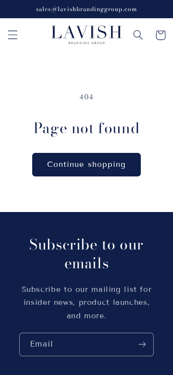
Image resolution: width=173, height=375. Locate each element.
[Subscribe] (142, 344)
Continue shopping (86, 164)
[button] (12, 35)
